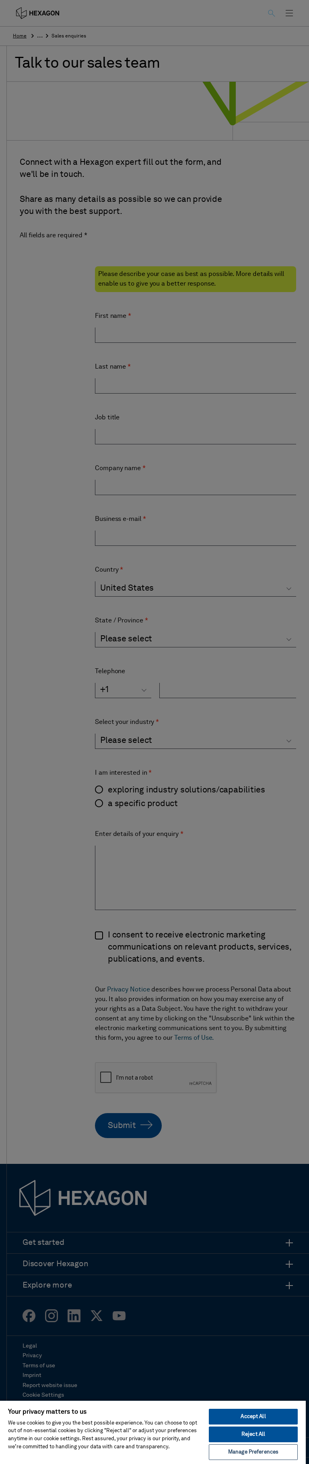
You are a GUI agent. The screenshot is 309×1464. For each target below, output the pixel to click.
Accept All (253, 1416)
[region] (153, 1432)
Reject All (253, 1434)
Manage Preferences (253, 1452)
